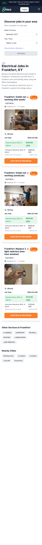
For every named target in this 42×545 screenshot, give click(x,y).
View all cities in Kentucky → (14, 48)
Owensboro (18, 361)
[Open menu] (39, 9)
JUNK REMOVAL (9, 342)
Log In (24, 9)
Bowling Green (8, 356)
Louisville (6, 361)
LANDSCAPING (20, 337)
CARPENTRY (20, 333)
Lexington (33, 356)
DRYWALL (32, 333)
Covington (21, 356)
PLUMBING (7, 333)
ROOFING (6, 337)
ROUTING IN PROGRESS (21, 161)
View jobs (21, 53)
